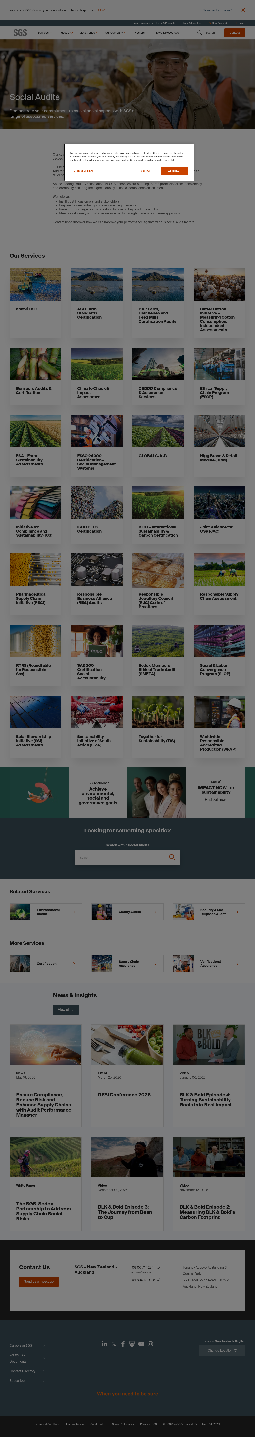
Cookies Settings (84, 170)
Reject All (144, 170)
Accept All (174, 170)
